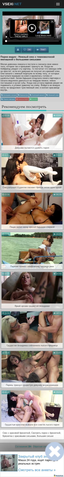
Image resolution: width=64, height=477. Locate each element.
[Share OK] (29, 469)
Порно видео (31, 459)
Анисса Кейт (23, 99)
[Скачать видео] (18, 49)
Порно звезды (9, 99)
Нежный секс (53, 95)
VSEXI (11, 4)
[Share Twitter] (34, 469)
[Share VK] (23, 469)
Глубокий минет (38, 95)
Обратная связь (41, 446)
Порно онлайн (46, 459)
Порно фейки (17, 459)
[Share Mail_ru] (40, 469)
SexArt (34, 99)
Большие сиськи (9, 95)
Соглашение (23, 446)
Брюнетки (24, 95)
